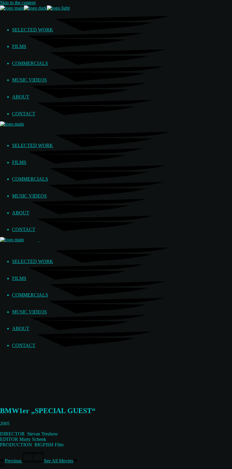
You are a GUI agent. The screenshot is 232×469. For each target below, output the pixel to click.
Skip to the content (18, 2)
